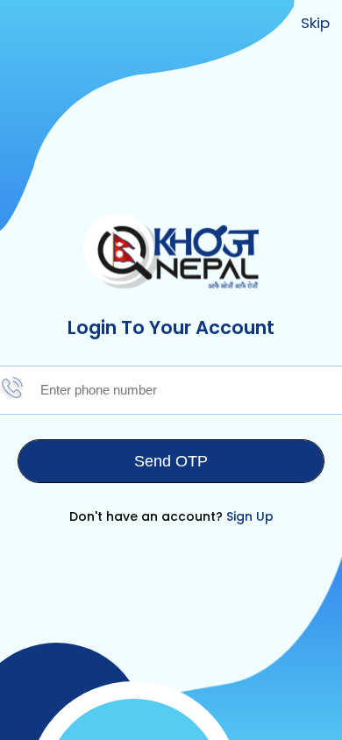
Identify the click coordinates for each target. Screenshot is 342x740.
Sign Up (250, 516)
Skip (315, 22)
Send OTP (171, 461)
